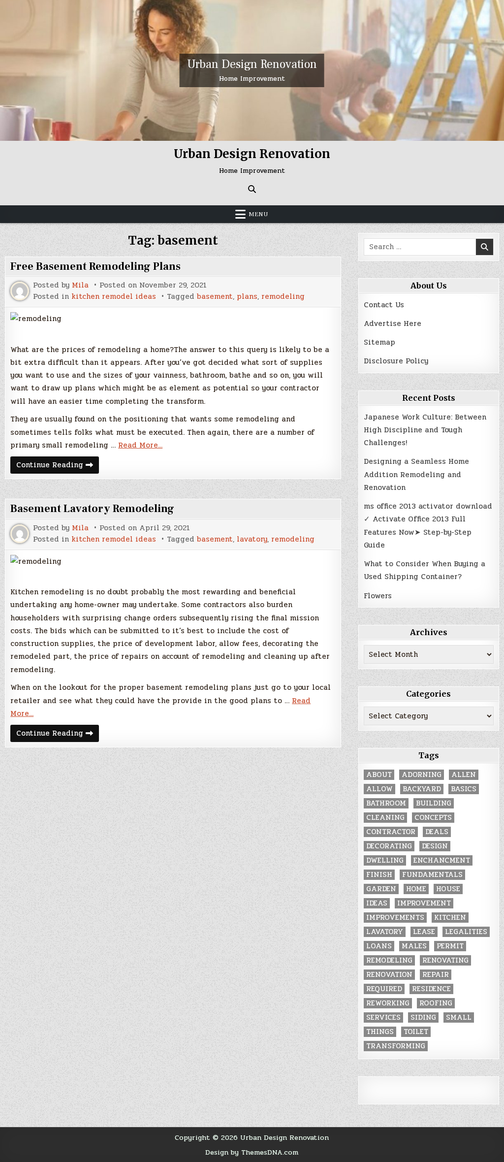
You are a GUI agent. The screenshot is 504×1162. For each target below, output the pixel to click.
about (379, 775)
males (414, 946)
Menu (258, 214)
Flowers (378, 596)
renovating (445, 960)
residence (431, 989)
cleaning (385, 817)
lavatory (252, 539)
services (383, 1017)
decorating (389, 846)
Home (416, 889)
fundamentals (432, 875)
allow (379, 789)
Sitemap (379, 342)
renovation (389, 974)
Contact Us (384, 305)
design (435, 846)
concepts (433, 817)
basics (463, 789)
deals (436, 832)
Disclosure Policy (396, 361)
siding (423, 1017)
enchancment (441, 860)
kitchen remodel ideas (113, 296)
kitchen (450, 917)
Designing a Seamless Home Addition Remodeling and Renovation (416, 474)
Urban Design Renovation (252, 64)
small (459, 1017)
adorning (421, 775)
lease (424, 932)
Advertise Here (392, 323)
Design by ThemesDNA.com (251, 1152)
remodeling (283, 296)
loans (379, 946)
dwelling (385, 860)
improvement (424, 903)
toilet (416, 1032)
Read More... (140, 445)
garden (381, 889)
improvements (395, 917)
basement (215, 296)
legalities (466, 932)
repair (435, 974)
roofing (435, 1003)
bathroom (386, 803)
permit (450, 946)
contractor (390, 832)
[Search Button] (252, 189)
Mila (80, 285)
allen (463, 775)
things (380, 1032)
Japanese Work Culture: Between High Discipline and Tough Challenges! (425, 430)
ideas (376, 903)
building (433, 803)
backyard (422, 789)
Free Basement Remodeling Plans (95, 266)
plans (247, 296)
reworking (388, 1003)
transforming (395, 1046)
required (384, 989)
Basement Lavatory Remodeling (92, 509)
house (448, 889)
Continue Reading (57, 466)
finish (379, 875)
